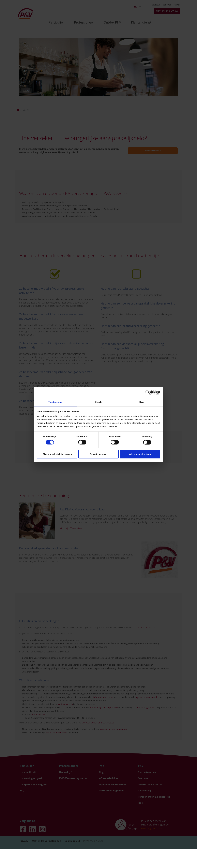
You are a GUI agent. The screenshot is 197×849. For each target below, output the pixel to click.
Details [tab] (98, 402)
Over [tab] (141, 402)
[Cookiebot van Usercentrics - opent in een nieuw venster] (147, 392)
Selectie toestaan (98, 454)
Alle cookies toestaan (140, 454)
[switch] (82, 442)
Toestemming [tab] (55, 402)
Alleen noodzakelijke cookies (57, 454)
